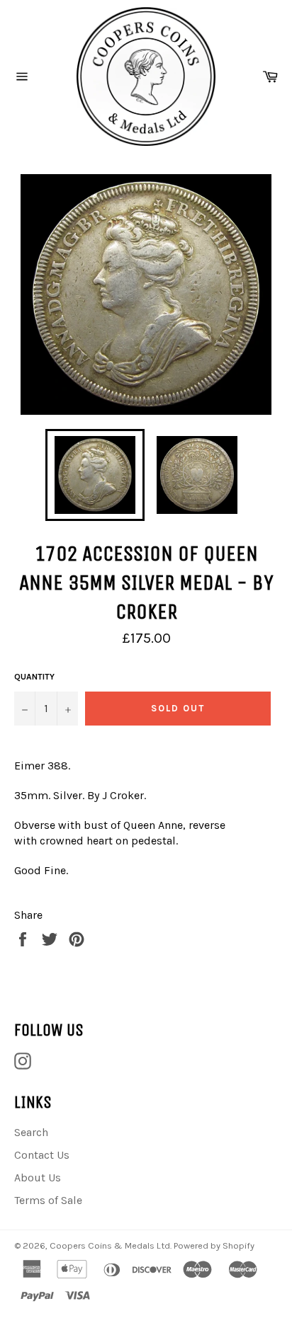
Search (31, 1132)
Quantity (34, 677)
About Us (37, 1177)
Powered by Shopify (214, 1245)
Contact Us (41, 1155)
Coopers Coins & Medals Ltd (110, 1245)
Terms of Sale (48, 1200)
